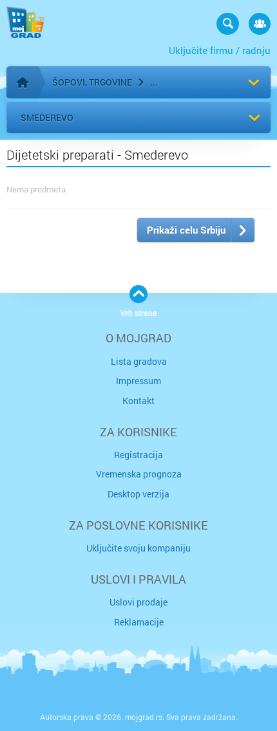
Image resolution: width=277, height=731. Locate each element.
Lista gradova (139, 361)
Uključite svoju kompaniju (138, 548)
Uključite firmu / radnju (220, 50)
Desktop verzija (138, 494)
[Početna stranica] (22, 82)
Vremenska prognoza (139, 474)
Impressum (138, 381)
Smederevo (47, 117)
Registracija (138, 455)
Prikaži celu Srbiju (186, 229)
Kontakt (138, 400)
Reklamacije (139, 622)
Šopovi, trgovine (92, 82)
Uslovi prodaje (138, 602)
